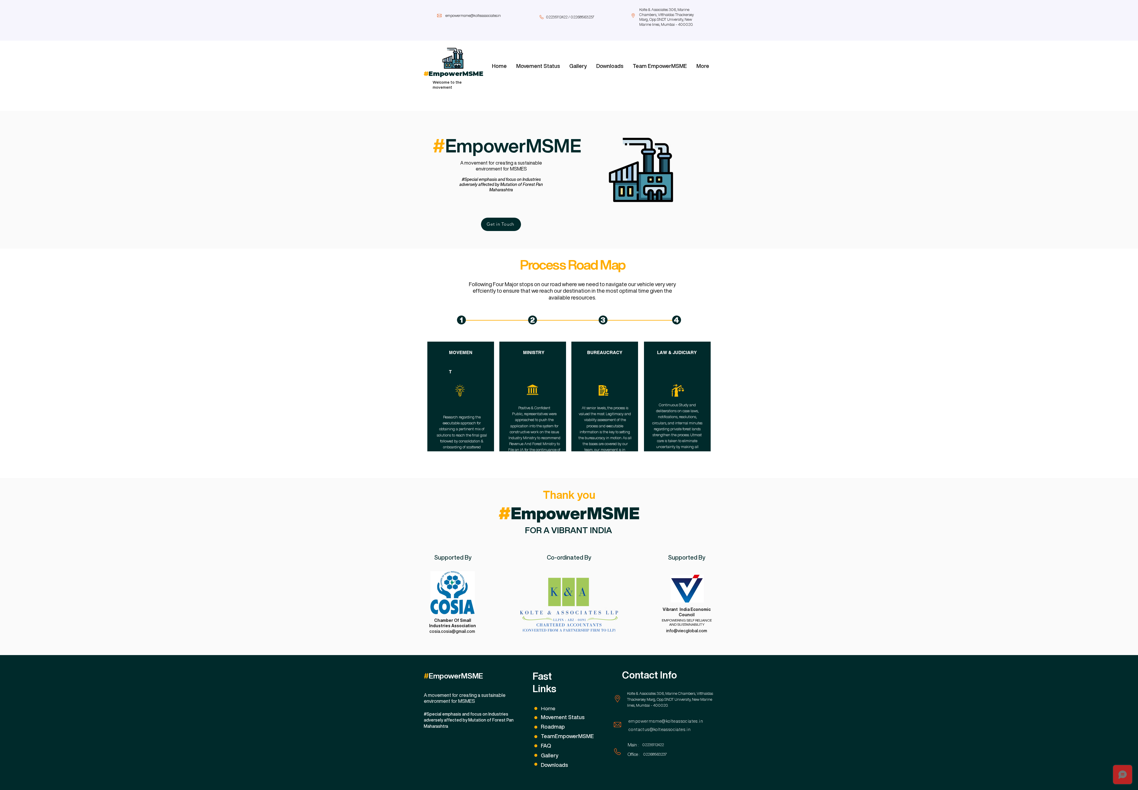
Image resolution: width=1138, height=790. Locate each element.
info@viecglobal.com (686, 631)
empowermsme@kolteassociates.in (473, 15)
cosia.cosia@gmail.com (452, 631)
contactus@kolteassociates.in (660, 729)
